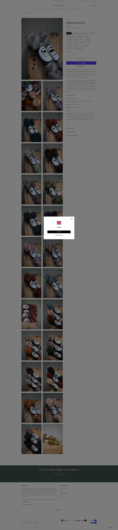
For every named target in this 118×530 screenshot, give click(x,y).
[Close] (72, 219)
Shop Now (59, 231)
